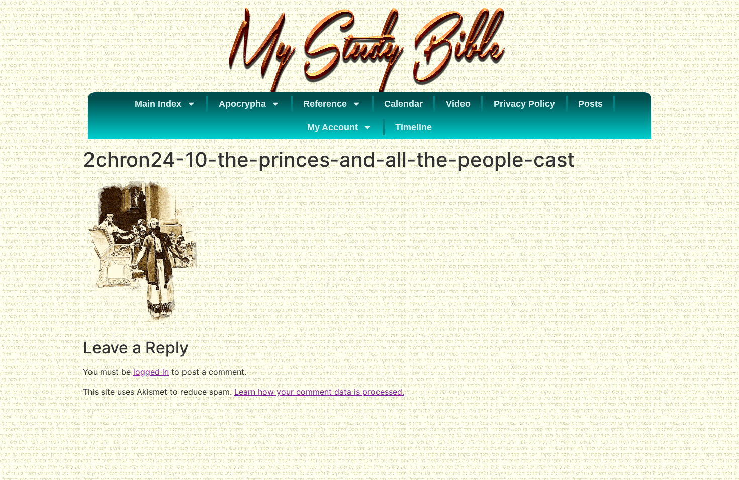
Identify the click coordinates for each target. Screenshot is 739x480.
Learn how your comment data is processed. (319, 392)
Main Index (158, 104)
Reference (325, 104)
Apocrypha (242, 104)
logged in (151, 372)
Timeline (413, 127)
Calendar (403, 104)
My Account (332, 127)
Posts (590, 104)
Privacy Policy (524, 104)
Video (458, 104)
